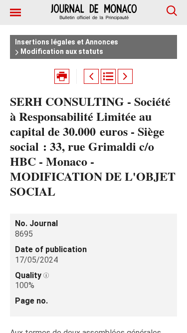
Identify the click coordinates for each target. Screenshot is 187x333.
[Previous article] (91, 76)
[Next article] (125, 76)
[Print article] (61, 76)
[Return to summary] (108, 76)
